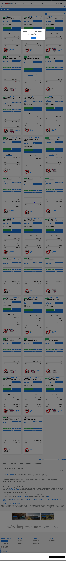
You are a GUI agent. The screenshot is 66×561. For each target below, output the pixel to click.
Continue (33, 37)
